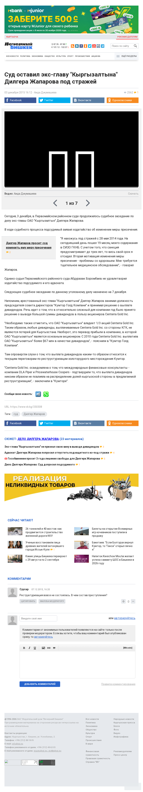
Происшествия (82, 56)
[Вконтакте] (77, 46)
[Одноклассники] (85, 46)
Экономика (37, 56)
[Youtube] (94, 46)
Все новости (12, 56)
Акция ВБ (95, 56)
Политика (25, 56)
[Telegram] (102, 46)
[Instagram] (98, 46)
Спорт (70, 56)
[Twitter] (89, 46)
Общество (50, 56)
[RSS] (72, 46)
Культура (61, 56)
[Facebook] (81, 46)
